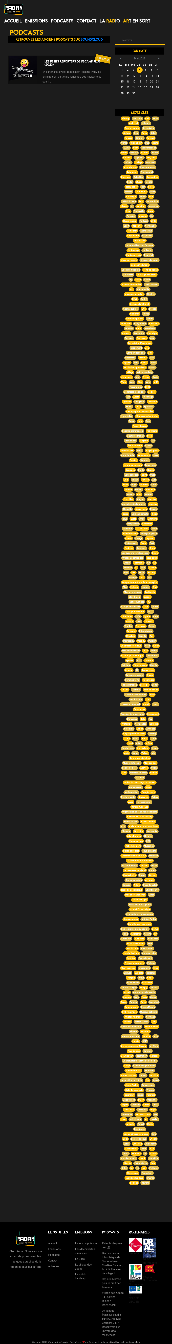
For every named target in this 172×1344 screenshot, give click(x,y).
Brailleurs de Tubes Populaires (143, 826)
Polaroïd (151, 1095)
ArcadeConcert (128, 1158)
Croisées (130, 470)
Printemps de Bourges (132, 655)
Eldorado (146, 123)
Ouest (143, 543)
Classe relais (131, 1149)
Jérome (154, 987)
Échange (147, 1051)
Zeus (125, 1139)
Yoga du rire (133, 236)
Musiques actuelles (134, 294)
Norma (150, 470)
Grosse (129, 670)
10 (145, 1153)
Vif (155, 934)
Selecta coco (131, 1007)
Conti (130, 743)
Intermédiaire (146, 631)
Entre (154, 485)
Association (148, 128)
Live (144, 309)
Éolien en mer (136, 841)
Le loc (127, 738)
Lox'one (134, 1183)
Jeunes (145, 587)
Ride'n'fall (148, 255)
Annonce (150, 729)
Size (155, 1036)
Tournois (148, 660)
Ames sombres (128, 1075)
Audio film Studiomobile (133, 504)
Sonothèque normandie (139, 924)
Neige (125, 514)
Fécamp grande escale (144, 992)
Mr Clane (154, 1046)
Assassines (141, 509)
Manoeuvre (144, 968)
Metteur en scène (130, 1036)
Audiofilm (150, 489)
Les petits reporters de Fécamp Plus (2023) (72, 63)
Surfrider (139, 777)
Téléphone (126, 616)
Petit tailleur (143, 748)
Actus (156, 646)
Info (153, 753)
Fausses (129, 328)
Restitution (141, 1056)
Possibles (128, 499)
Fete (153, 1163)
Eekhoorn (142, 1109)
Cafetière (152, 519)
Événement (136, 348)
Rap (150, 719)
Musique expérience (135, 895)
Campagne (142, 338)
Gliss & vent (134, 597)
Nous (125, 485)
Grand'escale (127, 450)
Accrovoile (152, 831)
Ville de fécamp (130, 533)
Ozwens (145, 1183)
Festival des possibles (135, 367)
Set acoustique (137, 602)
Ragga (123, 1002)
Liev (154, 1022)
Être (141, 201)
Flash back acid (128, 968)
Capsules (139, 157)
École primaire (135, 445)
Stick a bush (136, 143)
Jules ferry (150, 1144)
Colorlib (114, 1342)
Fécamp (125, 118)
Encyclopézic (152, 450)
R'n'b (124, 773)
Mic (155, 1114)
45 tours (140, 138)
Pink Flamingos (129, 1012)
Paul (136, 362)
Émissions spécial (134, 675)
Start (152, 475)
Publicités (154, 323)
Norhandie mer (144, 802)
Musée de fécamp (132, 763)
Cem (126, 480)
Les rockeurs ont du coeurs (135, 929)
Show (152, 548)
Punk (152, 192)
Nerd (147, 646)
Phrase (124, 206)
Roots (155, 143)
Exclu (155, 968)
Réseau (152, 875)
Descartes (147, 524)
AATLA (129, 621)
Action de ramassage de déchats (140, 782)
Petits (124, 153)
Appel (156, 1080)
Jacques (128, 568)
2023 (138, 621)
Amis (141, 519)
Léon (153, 738)
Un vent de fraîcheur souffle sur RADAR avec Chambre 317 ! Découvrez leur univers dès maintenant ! (111, 1323)
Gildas (154, 865)
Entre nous (150, 465)
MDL (139, 660)
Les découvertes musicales (85, 1251)
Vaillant (144, 753)
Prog (125, 934)
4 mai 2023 (103, 58)
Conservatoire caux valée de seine (140, 1061)
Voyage (138, 538)
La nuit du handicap (134, 1178)
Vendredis (126, 323)
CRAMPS (148, 621)
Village (130, 372)
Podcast (144, 221)
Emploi (127, 563)
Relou (151, 187)
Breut (141, 978)
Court (155, 704)
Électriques (141, 192)
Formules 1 (147, 1173)
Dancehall (154, 1002)
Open (123, 1119)
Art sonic (149, 880)
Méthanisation (131, 792)
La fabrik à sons (129, 865)
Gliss (140, 382)
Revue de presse (134, 319)
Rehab (152, 626)
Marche (154, 665)
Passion (152, 641)
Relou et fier (131, 187)
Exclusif (127, 973)
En (154, 563)
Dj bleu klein (133, 983)
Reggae (128, 138)
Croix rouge (133, 250)
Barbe (135, 753)
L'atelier (154, 1119)
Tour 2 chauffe (149, 851)
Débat (153, 133)
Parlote (144, 153)
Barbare (128, 192)
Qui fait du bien (129, 201)
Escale (148, 445)
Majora (124, 1105)
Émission (131, 631)
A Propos (53, 1266)
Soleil (124, 1168)
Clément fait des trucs (135, 694)
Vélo (148, 382)
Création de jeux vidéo (144, 1066)
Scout (147, 279)
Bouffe (155, 607)
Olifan (151, 895)
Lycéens (127, 402)
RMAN (142, 875)
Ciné (150, 353)
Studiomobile (143, 289)
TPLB (145, 607)
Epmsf (144, 362)
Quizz (133, 519)
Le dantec (147, 250)
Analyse (144, 768)
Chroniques (132, 1173)
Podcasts (62, 20)
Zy (90, 1342)
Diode (141, 470)
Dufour (148, 743)
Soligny (143, 987)
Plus (125, 587)
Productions (128, 748)
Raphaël (144, 865)
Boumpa (133, 577)
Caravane (125, 177)
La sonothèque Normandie (140, 860)
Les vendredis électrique (136, 1134)
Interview (137, 118)
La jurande (147, 236)
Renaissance (148, 1085)
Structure (130, 636)
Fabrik (142, 1158)
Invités (155, 153)
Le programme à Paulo (134, 734)
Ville (133, 572)
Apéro (136, 397)
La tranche (147, 983)
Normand (150, 1017)
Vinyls (124, 143)
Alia (154, 480)
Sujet (135, 148)
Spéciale (131, 958)
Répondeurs (144, 455)
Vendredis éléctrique (131, 646)
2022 (145, 651)
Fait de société (129, 768)
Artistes (143, 358)
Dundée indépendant (131, 284)
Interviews (149, 328)
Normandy (129, 1095)
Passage (129, 338)
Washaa (150, 1178)
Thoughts (127, 509)
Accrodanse (140, 240)
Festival (151, 138)
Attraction (138, 831)
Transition (153, 1158)
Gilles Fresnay (134, 836)
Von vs (135, 480)
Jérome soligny (129, 987)
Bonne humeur (132, 128)
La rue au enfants (140, 514)
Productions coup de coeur (139, 914)
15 (137, 1168)
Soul (148, 421)
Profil (149, 436)
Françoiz (131, 978)
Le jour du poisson (133, 465)
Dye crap (139, 973)
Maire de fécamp (129, 260)
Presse (152, 309)
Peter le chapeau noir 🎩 (112, 1245)
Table (138, 406)
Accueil (13, 20)
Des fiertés (139, 1129)
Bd (146, 1119)
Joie (152, 338)
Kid (153, 441)
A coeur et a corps (149, 260)
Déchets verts (128, 797)
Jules (143, 1149)
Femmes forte (132, 680)
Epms (153, 362)
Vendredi (150, 162)
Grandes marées (133, 880)
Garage (147, 597)
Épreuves (149, 406)
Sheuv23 (135, 1105)
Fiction (128, 538)
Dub (147, 143)
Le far (155, 685)
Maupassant (133, 524)
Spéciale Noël (145, 958)
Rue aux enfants (147, 167)
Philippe (151, 963)
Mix (128, 397)
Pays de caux (134, 1051)
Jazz (142, 577)
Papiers (134, 153)
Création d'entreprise (132, 558)
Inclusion (152, 402)
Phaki (155, 1105)
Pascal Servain (140, 426)
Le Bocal (80, 1258)
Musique (143, 216)
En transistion (140, 1163)
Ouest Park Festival (130, 704)
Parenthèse (152, 201)
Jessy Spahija (131, 1085)
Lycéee (129, 660)
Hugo (134, 485)
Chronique (131, 196)
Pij (131, 279)
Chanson (126, 831)
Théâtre (151, 294)
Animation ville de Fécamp (140, 817)
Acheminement (133, 846)
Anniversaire (148, 670)
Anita (126, 753)
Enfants (128, 162)
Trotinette (128, 528)
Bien (151, 196)
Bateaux (127, 997)
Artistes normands (133, 1017)
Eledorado (141, 626)
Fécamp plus (136, 387)
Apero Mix (126, 939)
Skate (155, 377)
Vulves (130, 494)
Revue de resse (133, 1070)
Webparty (144, 460)
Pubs (138, 328)
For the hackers (131, 953)
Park (152, 543)
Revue (146, 314)
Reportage (148, 397)
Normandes (140, 724)
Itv (151, 216)
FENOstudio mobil (135, 943)
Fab (138, 1342)
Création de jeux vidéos (132, 714)
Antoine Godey (148, 919)
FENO (135, 299)
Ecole (132, 421)
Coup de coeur (130, 919)
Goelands (149, 1070)
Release (134, 587)
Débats (143, 1075)
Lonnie (135, 1041)
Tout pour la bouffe (135, 611)
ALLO (150, 611)
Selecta (133, 1002)
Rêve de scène (150, 270)
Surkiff (144, 299)
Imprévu (150, 538)
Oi (132, 206)
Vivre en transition (136, 353)
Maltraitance (135, 1119)
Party (144, 997)
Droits (126, 1153)
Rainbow (126, 665)
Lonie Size (129, 1109)
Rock (155, 118)
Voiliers (152, 392)
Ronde (129, 406)
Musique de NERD (131, 651)
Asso (130, 802)
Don (147, 1080)
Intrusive (153, 504)
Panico (153, 509)
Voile (123, 382)
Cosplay (141, 641)
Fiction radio (131, 543)
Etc (149, 577)
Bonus (155, 929)
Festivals (128, 548)
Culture (127, 133)
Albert (139, 743)
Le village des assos (147, 275)
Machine (152, 499)
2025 (152, 1149)
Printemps (126, 724)
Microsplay (128, 641)
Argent (147, 934)
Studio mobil (147, 172)
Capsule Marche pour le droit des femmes (111, 1283)
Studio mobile (129, 221)
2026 (124, 519)
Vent (132, 382)
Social (154, 768)
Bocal (144, 133)
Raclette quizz (149, 953)
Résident (145, 1031)
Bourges (154, 724)
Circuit (146, 704)
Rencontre (139, 333)
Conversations (148, 148)
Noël (152, 694)
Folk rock (133, 123)
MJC (156, 382)
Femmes (136, 1153)
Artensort (141, 548)
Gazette (142, 636)
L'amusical (132, 719)
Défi (154, 1134)
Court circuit (127, 1056)
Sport (126, 226)
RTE (148, 841)
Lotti (148, 699)
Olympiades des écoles (147, 416)
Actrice (146, 1036)
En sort (153, 1139)
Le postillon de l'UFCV (131, 1080)
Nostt (144, 475)
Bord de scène (151, 690)
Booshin (144, 485)
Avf (131, 289)
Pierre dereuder (131, 851)
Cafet (138, 616)
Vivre (135, 738)
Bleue (144, 738)
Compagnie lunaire (140, 265)
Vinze (150, 978)
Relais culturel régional (140, 904)
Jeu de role (132, 948)
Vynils (127, 1144)
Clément (136, 690)
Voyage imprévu (149, 533)
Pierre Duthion (148, 821)
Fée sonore (139, 709)
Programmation (129, 685)
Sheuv (146, 1105)
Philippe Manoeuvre (134, 963)
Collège (139, 162)
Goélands (134, 314)
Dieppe (138, 489)
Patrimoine (152, 431)
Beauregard (153, 714)
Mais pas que (150, 763)
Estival (141, 1124)
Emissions (36, 20)
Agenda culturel (130, 309)
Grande (128, 489)
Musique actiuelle (148, 1012)
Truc (150, 943)
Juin (144, 1168)
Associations (130, 167)
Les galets (139, 402)
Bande (140, 729)
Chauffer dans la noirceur (133, 856)
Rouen (152, 870)
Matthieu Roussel (138, 773)
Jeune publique (139, 900)
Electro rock (129, 1100)
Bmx (137, 377)
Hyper (153, 997)
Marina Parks (129, 875)
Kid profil (144, 441)
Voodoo (128, 626)
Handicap (140, 206)
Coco (143, 1002)
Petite (143, 196)
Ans (152, 636)
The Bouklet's (151, 1026)
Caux (155, 616)
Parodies (130, 216)
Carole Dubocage (139, 807)
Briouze (127, 885)
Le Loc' (153, 773)
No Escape (153, 939)
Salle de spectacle (134, 1090)
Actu (136, 133)
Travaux (150, 1090)
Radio (139, 450)
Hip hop (151, 572)
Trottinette (150, 592)
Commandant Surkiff (139, 304)
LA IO (110, 20)
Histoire (148, 836)
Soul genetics (131, 475)
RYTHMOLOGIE (143, 1114)
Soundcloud (92, 39)
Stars (155, 455)
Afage (127, 1066)
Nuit (126, 572)
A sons (153, 1153)
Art (148, 563)
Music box (149, 846)
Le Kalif (124, 690)
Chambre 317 (152, 890)
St (136, 568)
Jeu (147, 348)
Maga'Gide (153, 206)
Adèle (137, 885)
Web (136, 997)
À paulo (127, 362)
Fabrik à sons (136, 699)
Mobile (148, 182)
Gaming (133, 460)
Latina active (146, 231)
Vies (139, 494)
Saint (143, 568)
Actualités (138, 177)
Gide (128, 211)
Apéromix (136, 934)
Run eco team (135, 787)
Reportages (148, 680)
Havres (145, 480)
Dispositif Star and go (140, 909)
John (143, 719)
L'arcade (154, 1056)
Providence (130, 441)
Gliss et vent (142, 528)
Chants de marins (135, 436)
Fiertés (127, 1163)
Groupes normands (130, 607)
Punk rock (139, 939)
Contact (86, 20)
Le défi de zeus (138, 1139)
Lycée (147, 616)
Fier (143, 187)
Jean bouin (152, 558)
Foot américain (133, 255)
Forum (150, 319)
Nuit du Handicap (145, 372)
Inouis (154, 651)
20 (137, 670)
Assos (152, 367)
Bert (152, 358)
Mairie (150, 1124)
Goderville (139, 211)
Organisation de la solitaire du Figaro (139, 812)
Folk (147, 118)
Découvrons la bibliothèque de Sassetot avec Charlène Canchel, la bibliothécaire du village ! (112, 1263)
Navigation (143, 797)
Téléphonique (140, 665)
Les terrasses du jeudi (135, 870)
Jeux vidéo (126, 377)
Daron (141, 1100)
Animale (130, 1124)
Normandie (150, 226)
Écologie (144, 685)
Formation (139, 563)
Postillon (154, 1075)
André (150, 211)
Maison (152, 568)
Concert (126, 333)
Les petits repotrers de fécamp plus (139, 582)
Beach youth (147, 948)
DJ (148, 602)
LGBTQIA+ (127, 1114)
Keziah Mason (148, 1007)
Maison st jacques (132, 592)
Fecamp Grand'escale (132, 431)
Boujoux (140, 499)
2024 (147, 387)
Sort (155, 587)
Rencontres (152, 177)
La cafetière (152, 655)
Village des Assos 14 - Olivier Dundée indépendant (113, 1299)
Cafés (155, 553)
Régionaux (130, 358)
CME (144, 1041)
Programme (140, 323)
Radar (130, 182)
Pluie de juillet (150, 885)
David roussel (151, 284)
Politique (153, 1168)
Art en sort (132, 172)
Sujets (126, 148)
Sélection (129, 729)
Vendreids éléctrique (134, 392)
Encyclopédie (127, 455)
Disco (140, 1095)
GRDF (148, 787)
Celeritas (150, 973)
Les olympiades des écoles (139, 411)
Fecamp (152, 734)
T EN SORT (136, 20)
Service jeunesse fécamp (133, 1046)
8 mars (150, 675)
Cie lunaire (128, 275)
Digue (154, 514)
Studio (139, 182)
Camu (155, 748)
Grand (127, 992)
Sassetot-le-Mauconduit (140, 343)
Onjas (153, 1109)
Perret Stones (141, 1022)
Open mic (152, 1100)
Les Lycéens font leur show (135, 553)
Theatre (134, 1031)
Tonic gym (132, 231)
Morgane (153, 856)
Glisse (146, 377)
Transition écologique (131, 890)
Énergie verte (148, 792)
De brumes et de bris (140, 758)
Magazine (151, 157)
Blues (141, 572)
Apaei (138, 279)
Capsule (127, 157)
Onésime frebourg (131, 270)
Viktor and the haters (131, 1026)
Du (131, 1168)
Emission (137, 1144)
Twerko (148, 494)
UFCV (153, 221)
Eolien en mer (131, 821)
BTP (123, 826)
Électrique (152, 333)
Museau (127, 1022)
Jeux (140, 421)
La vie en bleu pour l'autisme (140, 245)
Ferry (154, 528)
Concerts (137, 226)
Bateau (155, 797)
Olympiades (126, 416)
